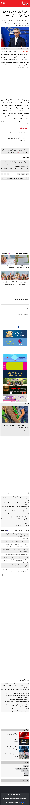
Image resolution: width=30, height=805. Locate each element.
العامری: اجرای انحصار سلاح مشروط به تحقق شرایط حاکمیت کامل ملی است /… (15, 511)
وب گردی (26, 730)
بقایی (18, 174)
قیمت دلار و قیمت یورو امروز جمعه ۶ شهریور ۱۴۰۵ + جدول (15, 702)
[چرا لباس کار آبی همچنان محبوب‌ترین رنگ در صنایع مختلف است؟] (24, 749)
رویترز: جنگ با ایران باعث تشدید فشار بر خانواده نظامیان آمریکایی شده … (14, 519)
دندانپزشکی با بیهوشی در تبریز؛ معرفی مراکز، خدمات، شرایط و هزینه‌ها (11, 754)
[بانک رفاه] (15, 398)
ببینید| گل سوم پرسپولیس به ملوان (19, 516)
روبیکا (19, 152)
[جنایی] (15, 390)
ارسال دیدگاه (24, 327)
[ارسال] (19, 49)
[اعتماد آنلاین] (25, 3)
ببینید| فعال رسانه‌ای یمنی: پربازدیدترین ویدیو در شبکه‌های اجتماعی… (15, 427)
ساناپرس (26, 773)
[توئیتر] (10, 795)
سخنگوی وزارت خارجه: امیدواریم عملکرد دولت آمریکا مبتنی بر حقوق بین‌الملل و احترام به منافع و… (15, 165)
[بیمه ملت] (15, 342)
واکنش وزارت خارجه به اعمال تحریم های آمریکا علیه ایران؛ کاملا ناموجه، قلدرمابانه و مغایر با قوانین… (15, 161)
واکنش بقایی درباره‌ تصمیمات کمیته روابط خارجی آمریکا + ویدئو (15, 134)
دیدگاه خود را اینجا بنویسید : (22, 314)
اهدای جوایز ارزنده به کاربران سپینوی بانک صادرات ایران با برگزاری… (14, 507)
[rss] (21, 795)
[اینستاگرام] (19, 795)
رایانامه (27, 309)
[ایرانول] (15, 382)
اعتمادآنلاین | (25, 51)
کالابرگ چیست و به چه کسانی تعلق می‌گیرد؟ (10, 740)
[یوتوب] (13, 795)
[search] (1, 3)
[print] (17, 49)
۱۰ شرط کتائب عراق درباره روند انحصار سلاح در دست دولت (15, 522)
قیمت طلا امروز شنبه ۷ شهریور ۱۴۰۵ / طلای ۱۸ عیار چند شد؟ (14, 690)
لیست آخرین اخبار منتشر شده (7, 493)
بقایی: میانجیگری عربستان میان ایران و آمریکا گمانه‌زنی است (15, 139)
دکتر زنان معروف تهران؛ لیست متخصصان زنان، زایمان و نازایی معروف (11, 734)
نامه (23, 174)
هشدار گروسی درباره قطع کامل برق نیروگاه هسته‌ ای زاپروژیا (15, 503)
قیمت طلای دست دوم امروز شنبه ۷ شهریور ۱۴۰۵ (15, 693)
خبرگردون (26, 766)
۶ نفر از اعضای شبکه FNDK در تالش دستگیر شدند (15, 525)
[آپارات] (8, 795)
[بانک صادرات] (15, 358)
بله (14, 152)
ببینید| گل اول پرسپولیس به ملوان (19, 711)
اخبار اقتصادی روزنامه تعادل (22, 768)
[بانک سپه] (15, 374)
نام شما (27, 303)
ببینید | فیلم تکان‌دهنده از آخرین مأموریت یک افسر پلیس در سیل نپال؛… (15, 696)
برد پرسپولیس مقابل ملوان (20, 501)
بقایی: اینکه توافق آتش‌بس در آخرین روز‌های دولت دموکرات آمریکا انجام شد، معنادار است (14, 169)
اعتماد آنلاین (9, 798)
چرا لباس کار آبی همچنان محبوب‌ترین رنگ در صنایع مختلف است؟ (10, 748)
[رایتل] (15, 366)
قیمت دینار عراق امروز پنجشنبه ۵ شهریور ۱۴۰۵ (16, 684)
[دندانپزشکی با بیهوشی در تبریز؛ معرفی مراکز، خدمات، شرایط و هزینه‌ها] (24, 755)
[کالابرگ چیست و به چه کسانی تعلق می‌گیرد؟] (24, 742)
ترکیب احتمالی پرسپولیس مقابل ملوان (18, 699)
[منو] (4, 3)
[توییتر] (8, 174)
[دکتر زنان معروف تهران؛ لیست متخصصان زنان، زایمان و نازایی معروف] (24, 735)
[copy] (28, 178)
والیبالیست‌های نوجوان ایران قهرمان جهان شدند (16, 514)
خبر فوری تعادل (24, 771)
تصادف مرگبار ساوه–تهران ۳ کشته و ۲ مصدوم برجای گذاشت (15, 497)
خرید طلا (26, 775)
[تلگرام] (2, 174)
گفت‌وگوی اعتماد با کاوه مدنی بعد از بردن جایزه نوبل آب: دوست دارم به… (14, 705)
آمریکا (27, 174)
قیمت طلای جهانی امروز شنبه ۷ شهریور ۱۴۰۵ (16, 709)
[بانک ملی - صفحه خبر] (15, 334)
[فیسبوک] (5, 174)
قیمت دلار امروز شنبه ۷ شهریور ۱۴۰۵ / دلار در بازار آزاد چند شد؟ (14, 686)
